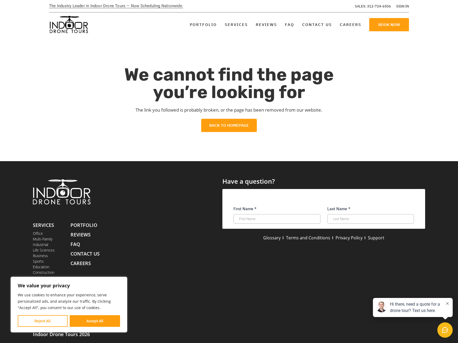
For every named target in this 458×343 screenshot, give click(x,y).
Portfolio (203, 24)
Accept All (94, 321)
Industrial (40, 244)
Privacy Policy (349, 238)
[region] (69, 304)
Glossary (272, 238)
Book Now (389, 24)
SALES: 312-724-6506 (373, 6)
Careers (350, 24)
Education (41, 266)
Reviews (266, 24)
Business (40, 255)
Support (376, 238)
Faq (75, 244)
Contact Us (317, 24)
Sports (38, 261)
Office (38, 233)
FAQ (289, 24)
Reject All (42, 321)
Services (236, 24)
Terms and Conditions (308, 238)
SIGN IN (402, 6)
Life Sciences (44, 250)
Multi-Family (42, 238)
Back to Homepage (229, 125)
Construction (43, 272)
